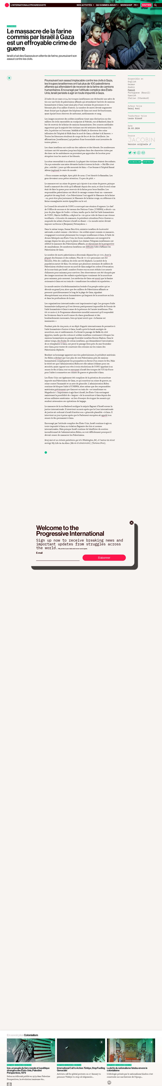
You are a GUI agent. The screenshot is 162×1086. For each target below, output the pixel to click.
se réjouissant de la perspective (100, 243)
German (131, 84)
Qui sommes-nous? (106, 5)
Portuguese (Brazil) (139, 92)
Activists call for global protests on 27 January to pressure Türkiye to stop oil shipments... (79, 1075)
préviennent (60, 389)
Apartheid (148, 162)
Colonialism (135, 162)
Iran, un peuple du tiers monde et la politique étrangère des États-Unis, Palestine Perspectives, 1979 (28, 1070)
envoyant (75, 369)
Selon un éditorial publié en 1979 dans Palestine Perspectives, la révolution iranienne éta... (28, 1078)
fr (135, 5)
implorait (55, 170)
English (132, 81)
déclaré (58, 357)
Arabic (131, 87)
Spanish (132, 95)
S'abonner (104, 557)
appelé (104, 415)
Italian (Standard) (138, 98)
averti (97, 278)
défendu (89, 246)
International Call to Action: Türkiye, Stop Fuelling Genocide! (81, 1069)
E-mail (39, 552)
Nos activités (84, 5)
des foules (62, 340)
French (131, 90)
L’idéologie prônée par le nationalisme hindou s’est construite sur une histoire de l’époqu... (130, 1075)
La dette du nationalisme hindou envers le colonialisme (127, 1069)
